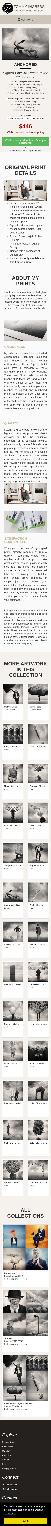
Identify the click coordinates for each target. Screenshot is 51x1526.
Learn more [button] (10, 1513)
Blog (4, 1464)
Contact (5, 1459)
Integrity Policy (9, 1468)
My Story (6, 1451)
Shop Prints (7, 1446)
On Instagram (11, 1489)
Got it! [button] (26, 1521)
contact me (25, 617)
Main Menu (26, 19)
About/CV (6, 1455)
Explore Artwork (9, 1442)
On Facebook (11, 1484)
